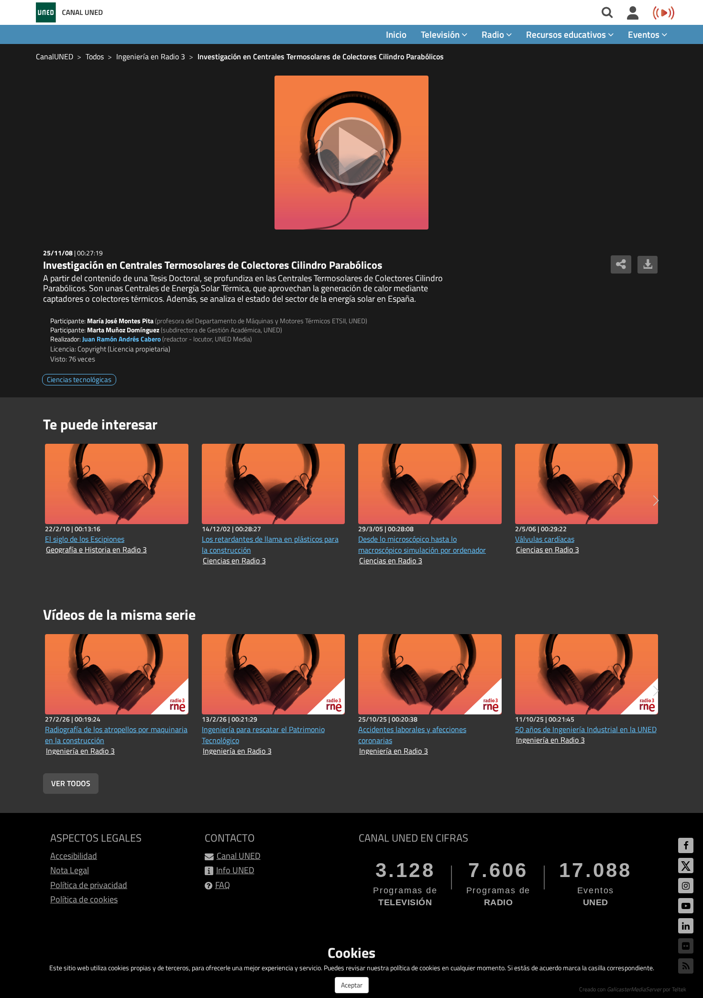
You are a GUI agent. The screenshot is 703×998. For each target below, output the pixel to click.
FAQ (222, 884)
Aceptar (351, 985)
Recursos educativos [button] (567, 34)
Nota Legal (69, 870)
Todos (95, 56)
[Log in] (633, 13)
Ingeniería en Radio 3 (150, 56)
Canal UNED (239, 855)
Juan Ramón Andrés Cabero (121, 339)
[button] (655, 500)
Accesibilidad (73, 855)
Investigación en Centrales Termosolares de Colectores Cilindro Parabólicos (321, 56)
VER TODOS (70, 783)
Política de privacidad (88, 884)
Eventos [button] (644, 34)
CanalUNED (54, 56)
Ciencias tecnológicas (79, 379)
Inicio (396, 34)
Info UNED (235, 870)
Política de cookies (84, 899)
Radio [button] (494, 34)
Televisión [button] (441, 34)
